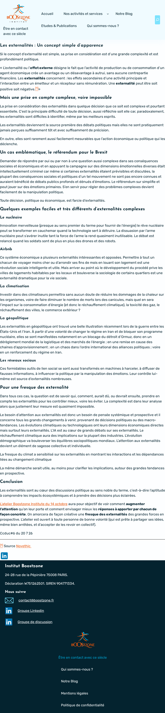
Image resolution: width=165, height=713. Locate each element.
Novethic (23, 546)
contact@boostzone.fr (36, 600)
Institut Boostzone (24, 566)
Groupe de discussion (35, 622)
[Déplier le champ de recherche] (157, 19)
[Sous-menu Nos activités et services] (108, 14)
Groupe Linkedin (31, 611)
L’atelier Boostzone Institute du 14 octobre (33, 504)
